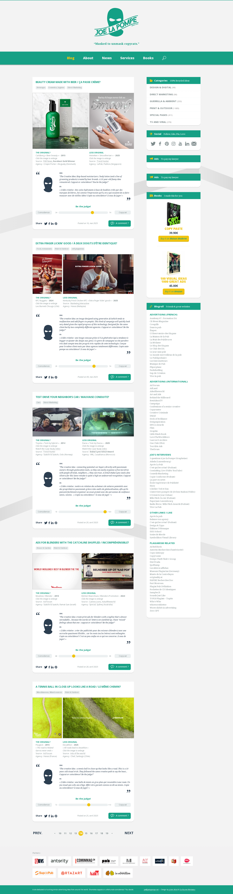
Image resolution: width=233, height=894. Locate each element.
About (88, 58)
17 (96, 833)
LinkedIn (187, 144)
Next (129, 833)
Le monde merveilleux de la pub (166, 355)
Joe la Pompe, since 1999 (116, 22)
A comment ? (120, 223)
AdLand (153, 388)
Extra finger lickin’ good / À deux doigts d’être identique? (76, 243)
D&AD (153, 416)
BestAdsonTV (156, 400)
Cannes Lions (95, 601)
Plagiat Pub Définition (160, 586)
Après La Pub (156, 464)
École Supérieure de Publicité (164, 483)
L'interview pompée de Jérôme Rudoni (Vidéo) (172, 492)
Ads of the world (77, 753)
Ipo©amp (155, 565)
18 (101, 833)
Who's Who (155, 601)
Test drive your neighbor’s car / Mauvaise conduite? (72, 397)
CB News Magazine (159, 321)
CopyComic (155, 556)
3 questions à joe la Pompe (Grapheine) (169, 458)
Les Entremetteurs (158, 361)
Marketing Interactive (80, 303)
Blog (70, 58)
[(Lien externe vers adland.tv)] (174, 861)
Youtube (180, 144)
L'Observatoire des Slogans (163, 333)
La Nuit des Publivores (161, 339)
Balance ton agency (159, 519)
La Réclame (155, 342)
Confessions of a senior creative (165, 406)
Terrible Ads (156, 446)
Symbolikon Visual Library (163, 537)
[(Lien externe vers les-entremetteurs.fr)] (118, 873)
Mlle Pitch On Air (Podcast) (162, 498)
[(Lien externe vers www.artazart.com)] (72, 873)
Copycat (123, 212)
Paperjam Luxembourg (161, 501)
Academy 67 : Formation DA (163, 318)
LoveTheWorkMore (160, 437)
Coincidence (44, 212)
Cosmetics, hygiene (56, 88)
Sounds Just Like (157, 595)
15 (86, 833)
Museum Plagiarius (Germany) (164, 571)
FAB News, (48, 161)
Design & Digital (160, 87)
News (107, 58)
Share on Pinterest (56, 223)
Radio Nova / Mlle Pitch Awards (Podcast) (169, 504)
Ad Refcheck (156, 547)
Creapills (154, 324)
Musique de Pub (157, 364)
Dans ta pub (155, 327)
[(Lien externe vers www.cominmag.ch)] (86, 861)
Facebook (160, 144)
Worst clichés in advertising (163, 608)
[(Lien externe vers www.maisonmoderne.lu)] (129, 861)
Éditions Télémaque (159, 528)
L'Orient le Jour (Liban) (161, 495)
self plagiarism (78, 249)
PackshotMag (156, 370)
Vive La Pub (156, 507)
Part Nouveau (156, 583)
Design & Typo (157, 525)
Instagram (173, 144)
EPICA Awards (157, 425)
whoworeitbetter (158, 605)
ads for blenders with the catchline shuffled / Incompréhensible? (82, 542)
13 (75, 833)
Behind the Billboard (160, 397)
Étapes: (153, 330)
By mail (194, 144)
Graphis (154, 431)
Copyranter (155, 409)
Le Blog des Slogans (159, 345)
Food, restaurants (44, 249)
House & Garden (44, 548)
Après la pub (156, 516)
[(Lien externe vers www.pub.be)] (110, 861)
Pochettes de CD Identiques (163, 589)
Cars (38, 402)
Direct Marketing (75, 88)
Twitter (153, 144)
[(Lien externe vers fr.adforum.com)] (160, 861)
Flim (152, 428)
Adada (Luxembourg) (160, 461)
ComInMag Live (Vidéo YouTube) (166, 470)
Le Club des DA (157, 348)
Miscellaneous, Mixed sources (49, 692)
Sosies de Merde (157, 534)
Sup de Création (157, 373)
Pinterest (166, 144)
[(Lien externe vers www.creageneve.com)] (188, 861)
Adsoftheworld (108, 601)
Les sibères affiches (159, 568)
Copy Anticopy (157, 553)
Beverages (41, 88)
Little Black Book (158, 434)
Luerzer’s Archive (158, 440)
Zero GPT (154, 611)
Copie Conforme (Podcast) (162, 477)
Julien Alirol (173, 889)
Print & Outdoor (62, 249)
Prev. (37, 833)
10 (60, 833)
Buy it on (174, 238)
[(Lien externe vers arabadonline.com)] (95, 873)
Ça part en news (157, 480)
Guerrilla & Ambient (163, 101)
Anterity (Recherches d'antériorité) (166, 550)
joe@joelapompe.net (151, 889)
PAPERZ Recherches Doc (161, 580)
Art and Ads (155, 394)
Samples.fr (155, 592)
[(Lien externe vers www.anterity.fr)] (60, 861)
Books (148, 58)
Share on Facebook (49, 223)
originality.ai (156, 577)
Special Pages (158, 115)
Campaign (155, 403)
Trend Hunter (103, 161)
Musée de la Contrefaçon (162, 574)
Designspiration (157, 422)
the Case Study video (51, 448)
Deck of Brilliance (158, 419)
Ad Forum (47, 601)
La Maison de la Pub (159, 336)
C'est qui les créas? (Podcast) (163, 467)
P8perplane (155, 367)
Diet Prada (155, 562)
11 (65, 833)
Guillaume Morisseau (187, 889)
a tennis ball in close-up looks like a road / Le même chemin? (78, 686)
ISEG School (155, 531)
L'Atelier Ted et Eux (159, 489)
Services (127, 58)
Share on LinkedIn (52, 223)
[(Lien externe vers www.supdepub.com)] (44, 873)
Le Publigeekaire (158, 358)
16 (91, 833)
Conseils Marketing (159, 473)
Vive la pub (155, 376)
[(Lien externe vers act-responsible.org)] (146, 861)
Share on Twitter (45, 223)
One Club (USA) (157, 443)
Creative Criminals (159, 412)
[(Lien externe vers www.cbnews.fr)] (40, 861)
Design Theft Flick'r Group (163, 559)
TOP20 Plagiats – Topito (161, 598)
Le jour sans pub (158, 352)
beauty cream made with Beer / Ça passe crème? (68, 82)
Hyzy (152, 486)
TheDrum (154, 449)
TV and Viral (158, 121)
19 (107, 833)
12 (70, 833)
